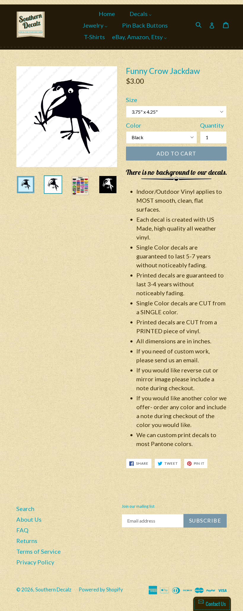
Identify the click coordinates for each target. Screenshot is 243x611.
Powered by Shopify (101, 589)
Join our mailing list (138, 506)
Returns (26, 540)
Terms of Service (38, 551)
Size (131, 99)
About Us (28, 519)
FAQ (22, 530)
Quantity (212, 125)
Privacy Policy (35, 562)
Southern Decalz (53, 589)
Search (25, 508)
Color (133, 125)
